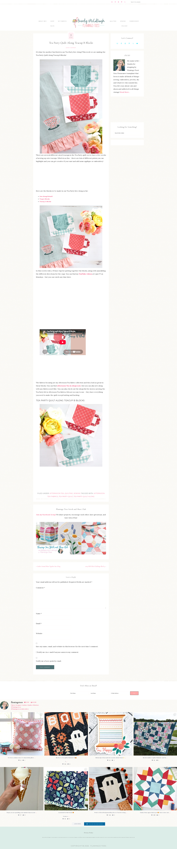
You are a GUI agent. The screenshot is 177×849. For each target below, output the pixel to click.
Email (39, 624)
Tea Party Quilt (66, 496)
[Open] (21, 734)
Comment (40, 588)
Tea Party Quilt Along (84, 496)
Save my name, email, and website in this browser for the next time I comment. (67, 647)
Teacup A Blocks (45, 201)
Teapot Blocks (45, 199)
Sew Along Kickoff (46, 196)
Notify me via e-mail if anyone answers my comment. (58, 652)
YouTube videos (85, 274)
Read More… (125, 92)
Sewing (77, 493)
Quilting (69, 493)
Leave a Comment (71, 47)
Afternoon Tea (57, 493)
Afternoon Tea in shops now (69, 386)
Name (39, 614)
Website (39, 633)
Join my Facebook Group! (46, 515)
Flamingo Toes (88, 22)
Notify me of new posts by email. (48, 661)
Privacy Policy (88, 833)
